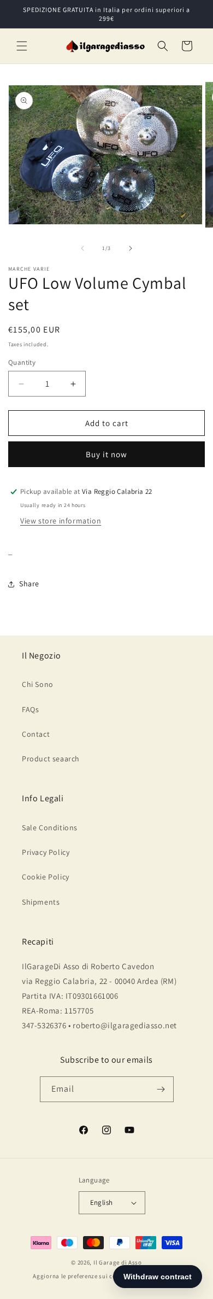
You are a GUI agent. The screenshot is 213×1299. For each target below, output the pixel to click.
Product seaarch (51, 759)
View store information (60, 521)
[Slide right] (131, 248)
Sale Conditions (50, 827)
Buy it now (106, 454)
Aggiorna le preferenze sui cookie (80, 1275)
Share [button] (29, 584)
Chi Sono (38, 684)
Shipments (41, 902)
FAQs (30, 709)
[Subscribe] (161, 1089)
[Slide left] (82, 248)
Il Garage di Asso (117, 1262)
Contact (36, 734)
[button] (22, 46)
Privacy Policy (45, 852)
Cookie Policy (45, 877)
